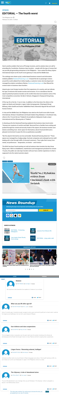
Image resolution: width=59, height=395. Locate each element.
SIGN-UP (45, 210)
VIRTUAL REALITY (16, 375)
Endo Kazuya (25, 352)
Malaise (18, 281)
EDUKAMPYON (15, 329)
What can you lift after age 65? (21, 304)
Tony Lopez (23, 375)
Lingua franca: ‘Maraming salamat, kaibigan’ (26, 349)
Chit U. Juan (25, 306)
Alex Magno (27, 283)
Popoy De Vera (23, 329)
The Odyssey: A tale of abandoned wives (25, 372)
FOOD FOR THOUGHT (16, 306)
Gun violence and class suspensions (23, 326)
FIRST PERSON (20, 283)
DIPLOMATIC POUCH (16, 352)
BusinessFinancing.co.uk (21, 79)
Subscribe (54, 3)
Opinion (5, 10)
